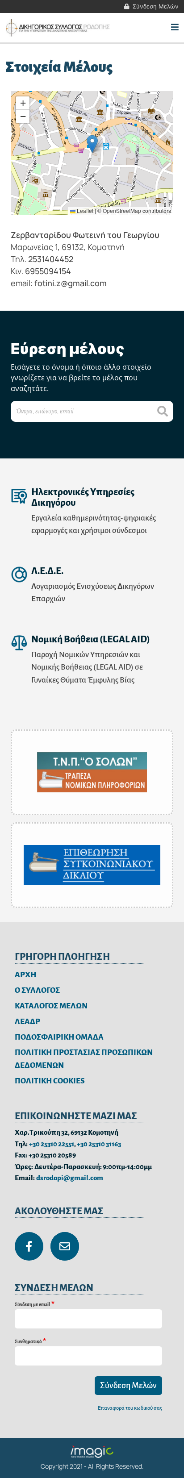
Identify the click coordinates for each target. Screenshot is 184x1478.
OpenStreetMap (122, 210)
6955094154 (48, 271)
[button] (92, 144)
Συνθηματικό (28, 1341)
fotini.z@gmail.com (70, 283)
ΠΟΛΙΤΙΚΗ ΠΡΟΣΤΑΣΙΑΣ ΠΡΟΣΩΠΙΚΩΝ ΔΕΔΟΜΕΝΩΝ (84, 1059)
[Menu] (175, 27)
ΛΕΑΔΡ (27, 1021)
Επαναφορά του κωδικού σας (130, 1408)
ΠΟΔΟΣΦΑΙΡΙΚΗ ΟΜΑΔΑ (59, 1037)
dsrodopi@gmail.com (69, 1178)
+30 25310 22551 (51, 1144)
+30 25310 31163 (99, 1144)
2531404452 (50, 259)
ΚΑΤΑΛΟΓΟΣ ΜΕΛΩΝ (51, 1006)
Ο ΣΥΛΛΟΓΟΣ (37, 990)
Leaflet (84, 210)
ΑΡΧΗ (25, 974)
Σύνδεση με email (32, 1304)
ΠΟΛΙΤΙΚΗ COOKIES (50, 1081)
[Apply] (162, 411)
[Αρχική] (58, 28)
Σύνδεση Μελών (156, 6)
